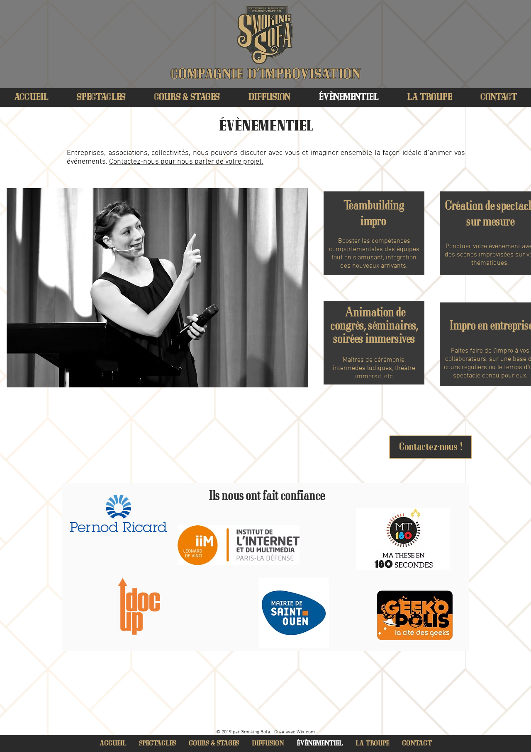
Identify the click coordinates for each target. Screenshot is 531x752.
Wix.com (306, 732)
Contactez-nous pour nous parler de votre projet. (186, 161)
